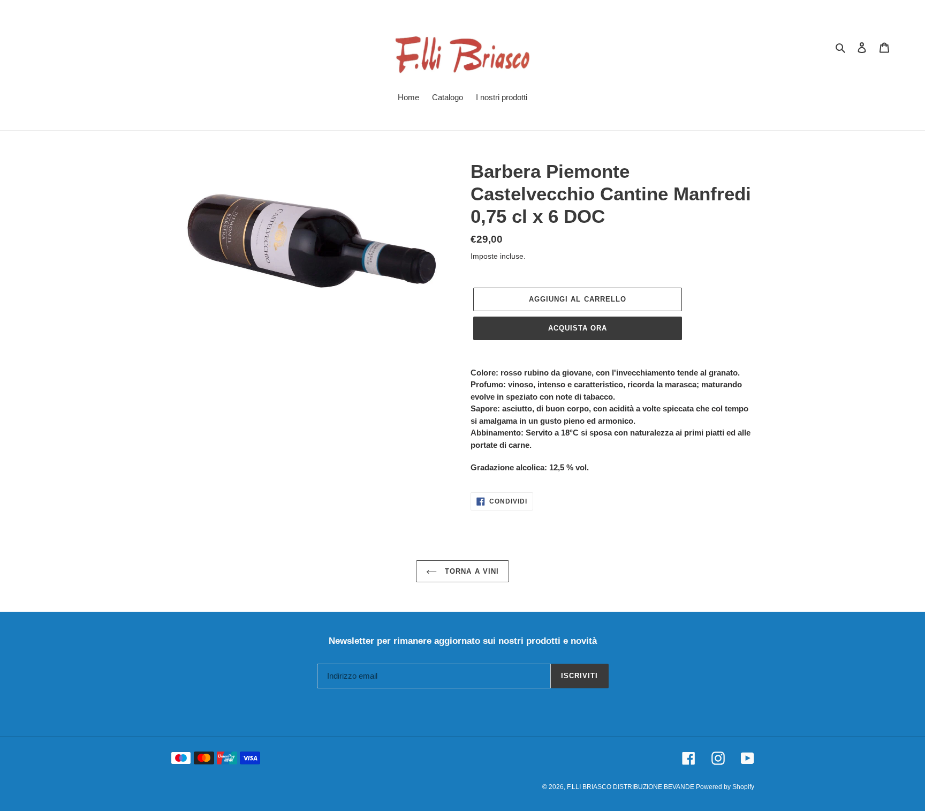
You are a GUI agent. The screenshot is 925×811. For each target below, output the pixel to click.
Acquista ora (577, 328)
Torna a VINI (470, 571)
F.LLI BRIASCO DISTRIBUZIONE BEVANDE (631, 787)
